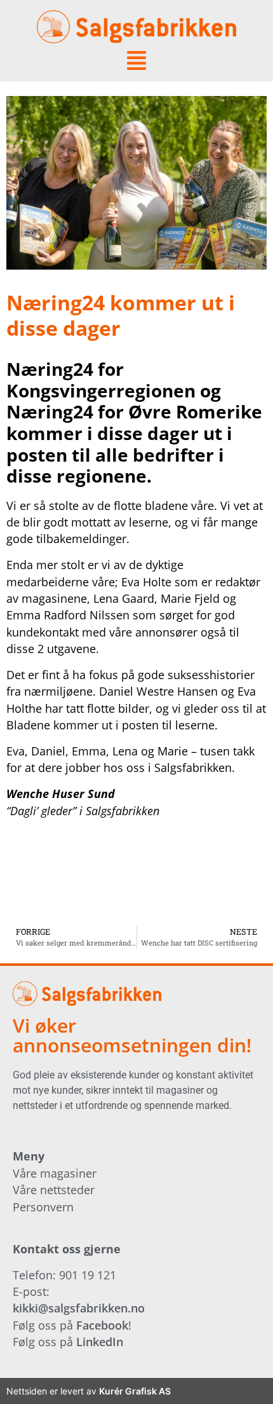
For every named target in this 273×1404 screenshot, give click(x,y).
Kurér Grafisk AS (135, 1391)
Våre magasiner (55, 1173)
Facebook (102, 1325)
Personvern (43, 1207)
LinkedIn (99, 1341)
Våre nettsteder (54, 1189)
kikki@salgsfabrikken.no (79, 1308)
